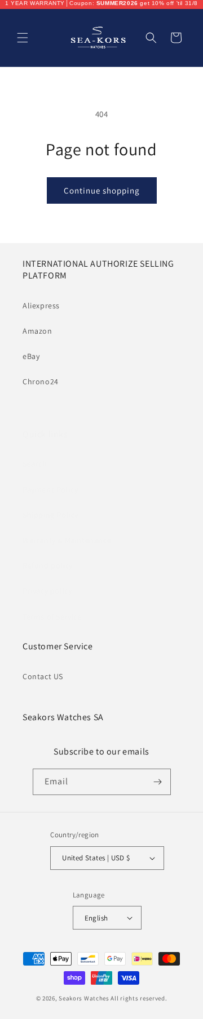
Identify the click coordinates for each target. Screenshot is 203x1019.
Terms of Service (52, 617)
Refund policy (48, 565)
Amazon (37, 331)
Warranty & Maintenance (67, 540)
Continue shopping (102, 190)
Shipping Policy (50, 515)
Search (35, 464)
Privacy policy (47, 591)
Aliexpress (41, 305)
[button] (22, 37)
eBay (31, 356)
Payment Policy (50, 489)
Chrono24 (41, 381)
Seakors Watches (84, 998)
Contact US (43, 676)
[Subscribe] (157, 782)
